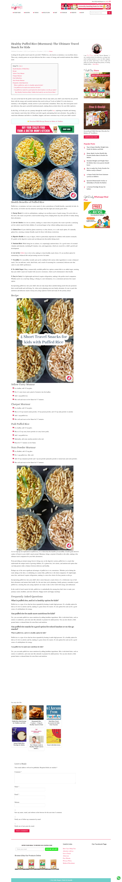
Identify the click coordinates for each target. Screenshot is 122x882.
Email (17, 794)
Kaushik (70, 880)
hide (20, 66)
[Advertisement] (61, 27)
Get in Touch (67, 853)
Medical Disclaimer (69, 863)
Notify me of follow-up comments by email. (28, 819)
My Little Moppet (19, 6)
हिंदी (110, 1)
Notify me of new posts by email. (25, 826)
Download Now (91, 137)
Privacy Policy (67, 861)
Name (17, 787)
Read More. (96, 64)
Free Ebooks (66, 858)
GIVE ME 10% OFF (51, 849)
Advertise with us (68, 851)
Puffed (22, 253)
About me (66, 856)
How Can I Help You (69, 848)
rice (54, 110)
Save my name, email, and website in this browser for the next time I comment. (38, 812)
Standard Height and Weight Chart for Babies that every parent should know (98, 163)
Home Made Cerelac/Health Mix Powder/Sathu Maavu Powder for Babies (97, 155)
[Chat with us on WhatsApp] (118, 878)
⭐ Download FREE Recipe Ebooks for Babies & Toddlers (45, 121)
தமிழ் (106, 1)
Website (17, 802)
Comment (18, 772)
